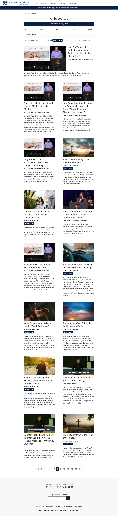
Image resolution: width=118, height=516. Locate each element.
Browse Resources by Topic (59, 24)
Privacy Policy (40, 506)
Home (35, 3)
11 (68, 469)
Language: (30, 34)
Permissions (49, 506)
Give (81, 3)
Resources (33, 13)
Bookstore (54, 3)
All (25, 29)
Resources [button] (43, 3)
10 (64, 469)
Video (57, 29)
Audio (73, 29)
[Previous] (79, 40)
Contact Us (73, 3)
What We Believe (68, 506)
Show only (54, 40)
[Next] (92, 40)
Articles (41, 29)
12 (72, 469)
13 (76, 469)
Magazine (90, 29)
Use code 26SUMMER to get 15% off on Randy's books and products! (59, 8)
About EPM (63, 3)
